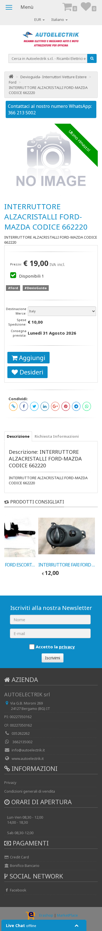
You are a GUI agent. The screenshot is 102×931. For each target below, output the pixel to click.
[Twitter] (34, 406)
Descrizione (18, 436)
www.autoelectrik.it (28, 758)
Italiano (58, 19)
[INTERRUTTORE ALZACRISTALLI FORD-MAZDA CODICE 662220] (51, 159)
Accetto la (55, 646)
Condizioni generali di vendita (29, 791)
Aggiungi (31, 357)
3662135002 (22, 741)
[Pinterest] (65, 406)
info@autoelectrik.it (28, 750)
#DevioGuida (35, 288)
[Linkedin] (45, 406)
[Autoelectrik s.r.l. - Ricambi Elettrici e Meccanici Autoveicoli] (51, 40)
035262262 (20, 733)
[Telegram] (76, 406)
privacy (67, 646)
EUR (38, 19)
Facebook (17, 890)
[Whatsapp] (86, 406)
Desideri (30, 372)
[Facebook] (24, 406)
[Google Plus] (55, 406)
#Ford (13, 288)
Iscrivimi (52, 657)
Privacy (10, 782)
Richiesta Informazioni (57, 436)
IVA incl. (57, 264)
